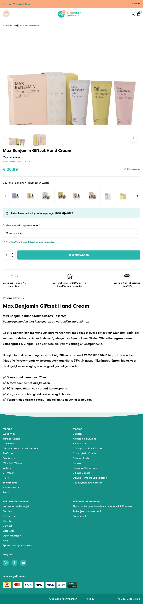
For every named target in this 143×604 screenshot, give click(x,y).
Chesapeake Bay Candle (87, 448)
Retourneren (10, 516)
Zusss (6, 492)
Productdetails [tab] (13, 298)
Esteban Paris (81, 458)
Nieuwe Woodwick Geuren (18, 4)
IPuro (6, 477)
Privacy (89, 598)
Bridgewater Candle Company (21, 448)
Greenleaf (8, 443)
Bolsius (77, 463)
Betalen (7, 511)
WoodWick (9, 433)
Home (5, 25)
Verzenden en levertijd (16, 506)
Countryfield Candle (84, 453)
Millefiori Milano (12, 463)
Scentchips (9, 458)
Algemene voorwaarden (63, 598)
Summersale (80, 516)
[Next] (138, 196)
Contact (7, 525)
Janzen (77, 433)
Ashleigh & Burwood (84, 438)
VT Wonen (8, 472)
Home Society (11, 487)
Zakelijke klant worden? (87, 511)
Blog (5, 540)
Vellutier (7, 468)
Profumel (8, 453)
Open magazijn (12, 535)
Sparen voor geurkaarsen (17, 545)
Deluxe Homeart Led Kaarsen (90, 477)
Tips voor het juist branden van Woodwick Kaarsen (102, 506)
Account (136, 3)
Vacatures (8, 530)
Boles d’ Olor (80, 443)
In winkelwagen (79, 254)
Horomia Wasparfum (85, 468)
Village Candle (81, 472)
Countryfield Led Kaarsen (87, 482)
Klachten (8, 521)
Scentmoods (10, 482)
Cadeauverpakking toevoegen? (21, 225)
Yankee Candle (11, 438)
